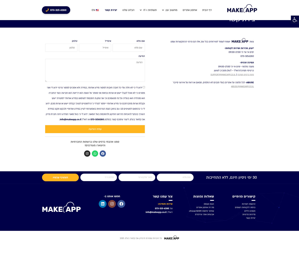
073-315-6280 (162, 208)
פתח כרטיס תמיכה (245, 74)
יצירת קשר (111, 10)
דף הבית (207, 10)
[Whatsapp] (95, 153)
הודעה (141, 56)
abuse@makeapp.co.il (242, 86)
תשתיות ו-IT (150, 10)
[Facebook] (103, 153)
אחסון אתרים (190, 10)
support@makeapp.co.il (223, 74)
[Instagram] (87, 153)
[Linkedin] (103, 204)
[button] (295, 20)
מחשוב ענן (171, 10)
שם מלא (141, 41)
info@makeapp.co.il (156, 212)
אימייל (108, 41)
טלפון (74, 41)
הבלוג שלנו (128, 10)
